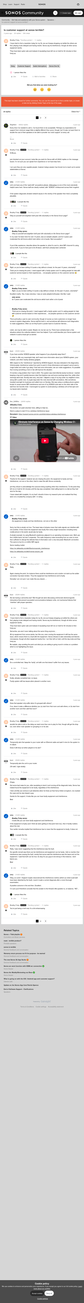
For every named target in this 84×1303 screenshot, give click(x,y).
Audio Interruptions (39, 66)
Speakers (50, 20)
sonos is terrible (10, 947)
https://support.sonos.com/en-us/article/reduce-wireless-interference (42, 414)
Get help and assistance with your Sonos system (28, 20)
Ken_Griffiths (14, 401)
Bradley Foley (14, 40)
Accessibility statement (56, 1007)
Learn (10, 4)
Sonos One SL (54, 66)
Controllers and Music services (14, 937)
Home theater (8, 969)
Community (6, 20)
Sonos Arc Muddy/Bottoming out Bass (18, 972)
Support (16, 4)
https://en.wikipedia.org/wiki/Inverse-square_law (26, 551)
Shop (5, 4)
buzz (11, 351)
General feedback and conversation (16, 950)
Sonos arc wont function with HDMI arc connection (23, 966)
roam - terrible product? (12, 941)
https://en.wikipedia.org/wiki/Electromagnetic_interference (30, 548)
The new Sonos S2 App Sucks (15, 960)
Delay (13, 66)
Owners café (8, 981)
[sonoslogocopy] (42, 4)
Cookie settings (41, 1007)
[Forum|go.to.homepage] (24, 13)
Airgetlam (13, 124)
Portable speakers (10, 943)
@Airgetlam (53, 185)
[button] (2, 13)
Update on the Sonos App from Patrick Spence (21, 985)
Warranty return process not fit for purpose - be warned (24, 953)
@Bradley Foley (16, 404)
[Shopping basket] (78, 4)
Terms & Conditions (27, 1007)
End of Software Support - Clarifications (18, 989)
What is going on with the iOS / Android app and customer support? (29, 979)
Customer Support (24, 66)
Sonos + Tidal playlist (12, 934)
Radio (23, 4)
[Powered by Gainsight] (42, 1002)
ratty (11, 182)
